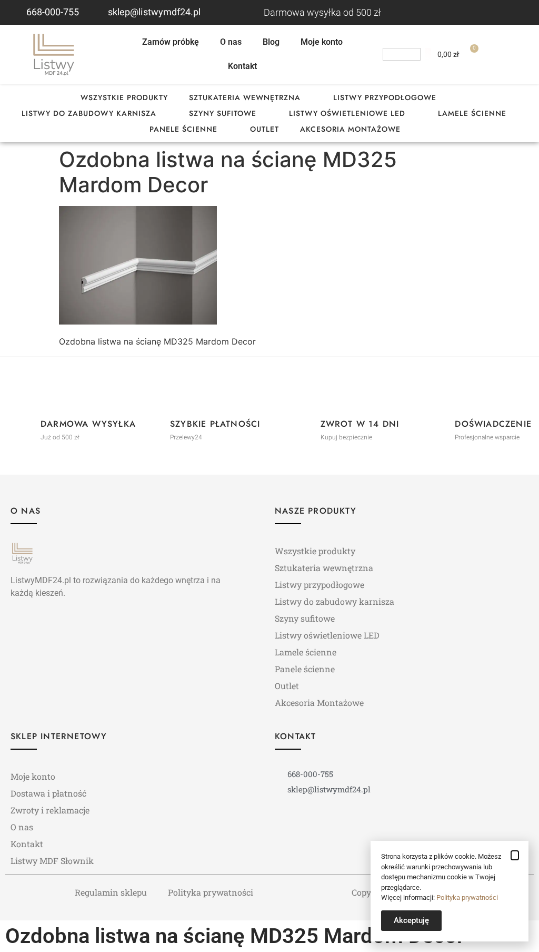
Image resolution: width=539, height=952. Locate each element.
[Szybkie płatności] (151, 426)
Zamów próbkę (170, 42)
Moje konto (322, 42)
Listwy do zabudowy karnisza (89, 113)
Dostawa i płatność (48, 793)
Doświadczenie (493, 424)
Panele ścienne (183, 129)
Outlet (264, 129)
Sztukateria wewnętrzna (245, 97)
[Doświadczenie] (436, 426)
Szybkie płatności (215, 424)
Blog (271, 42)
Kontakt (242, 66)
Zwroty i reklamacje (50, 810)
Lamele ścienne (472, 113)
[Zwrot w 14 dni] (302, 426)
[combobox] (402, 54)
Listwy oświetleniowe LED (347, 113)
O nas (231, 42)
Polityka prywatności (210, 892)
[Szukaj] (428, 54)
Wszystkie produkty (124, 97)
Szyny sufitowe (222, 113)
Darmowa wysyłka (88, 424)
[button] (515, 855)
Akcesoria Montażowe (350, 129)
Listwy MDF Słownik (52, 860)
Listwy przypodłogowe (384, 97)
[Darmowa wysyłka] (22, 426)
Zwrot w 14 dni (360, 424)
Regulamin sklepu (111, 892)
